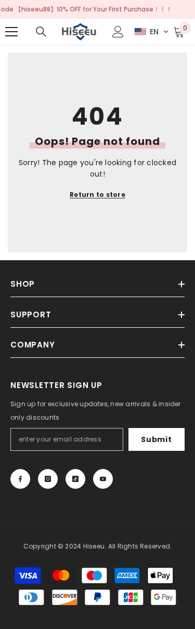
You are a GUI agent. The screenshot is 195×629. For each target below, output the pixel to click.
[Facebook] (20, 479)
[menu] (11, 31)
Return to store (97, 194)
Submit (156, 439)
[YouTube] (103, 479)
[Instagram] (48, 479)
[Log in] (118, 31)
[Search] (41, 31)
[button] (151, 31)
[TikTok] (75, 479)
